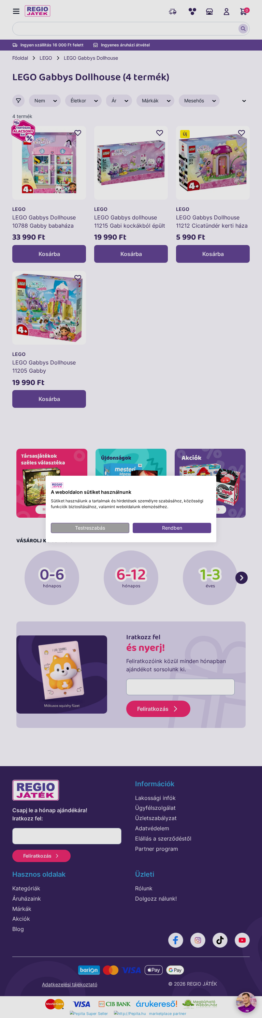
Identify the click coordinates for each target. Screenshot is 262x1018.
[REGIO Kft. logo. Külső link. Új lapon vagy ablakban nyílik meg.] (57, 485)
